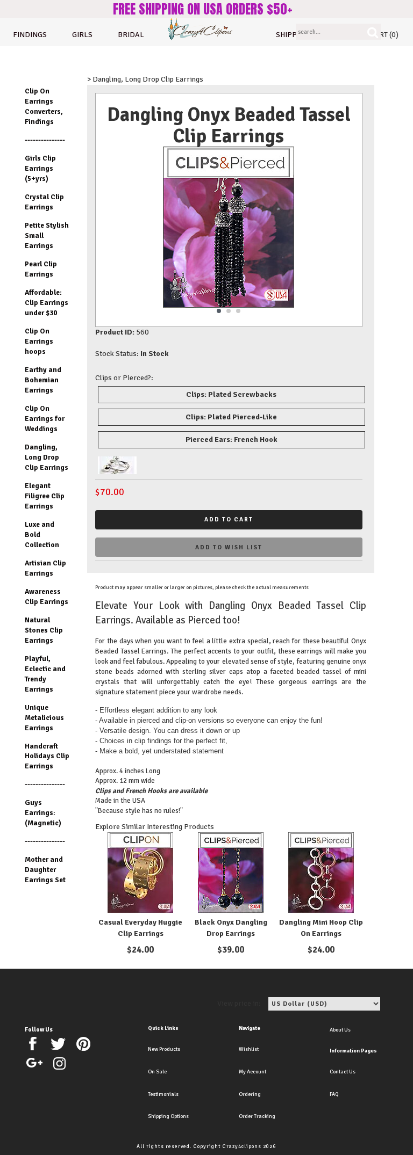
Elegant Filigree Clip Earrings (45, 496)
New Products (164, 1049)
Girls (82, 34)
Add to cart (228, 519)
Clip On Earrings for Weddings (45, 418)
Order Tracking (257, 1116)
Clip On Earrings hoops (39, 341)
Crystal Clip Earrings (44, 202)
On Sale (157, 1072)
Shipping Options (168, 1116)
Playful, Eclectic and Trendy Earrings (45, 674)
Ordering (250, 1094)
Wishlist (249, 1049)
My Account (252, 1072)
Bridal (131, 34)
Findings (30, 34)
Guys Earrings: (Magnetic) (43, 812)
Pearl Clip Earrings (41, 269)
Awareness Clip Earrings (46, 596)
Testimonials (163, 1094)
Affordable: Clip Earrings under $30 (46, 302)
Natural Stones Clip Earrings (44, 630)
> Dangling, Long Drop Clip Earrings (145, 79)
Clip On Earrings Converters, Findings (44, 106)
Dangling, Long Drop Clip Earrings (46, 457)
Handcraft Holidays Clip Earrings (47, 756)
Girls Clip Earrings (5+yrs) (40, 168)
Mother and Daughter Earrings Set (45, 869)
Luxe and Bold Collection (42, 534)
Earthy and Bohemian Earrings (43, 380)
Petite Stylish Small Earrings (47, 235)
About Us (340, 1030)
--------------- (45, 139)
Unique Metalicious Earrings (44, 717)
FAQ (334, 1094)
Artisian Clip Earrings (45, 568)
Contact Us (342, 1072)
